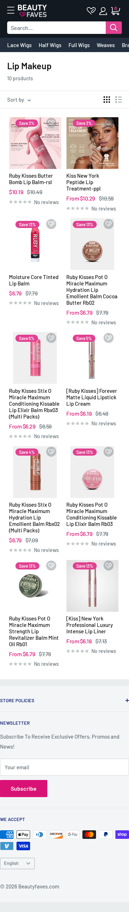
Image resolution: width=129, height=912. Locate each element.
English (11, 863)
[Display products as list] (118, 99)
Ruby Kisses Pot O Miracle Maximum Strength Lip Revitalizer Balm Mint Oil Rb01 (34, 631)
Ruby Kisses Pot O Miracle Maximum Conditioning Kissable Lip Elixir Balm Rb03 (91, 514)
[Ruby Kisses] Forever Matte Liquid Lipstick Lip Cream (91, 397)
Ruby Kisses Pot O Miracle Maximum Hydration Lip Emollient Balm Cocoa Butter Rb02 (92, 290)
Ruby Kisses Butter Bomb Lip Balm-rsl (31, 178)
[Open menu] (14, 10)
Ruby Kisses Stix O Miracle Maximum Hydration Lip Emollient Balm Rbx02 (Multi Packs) (34, 517)
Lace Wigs (19, 45)
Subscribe (24, 788)
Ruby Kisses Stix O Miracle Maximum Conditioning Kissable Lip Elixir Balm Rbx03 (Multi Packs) (34, 403)
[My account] (103, 11)
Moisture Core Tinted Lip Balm (33, 280)
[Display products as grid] (107, 99)
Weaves (106, 45)
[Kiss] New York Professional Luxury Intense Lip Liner (89, 624)
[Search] (114, 27)
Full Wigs (79, 45)
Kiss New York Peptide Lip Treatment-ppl (83, 182)
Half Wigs (50, 45)
